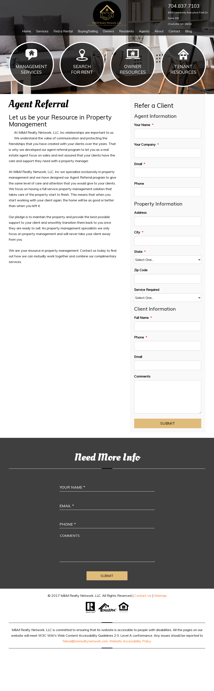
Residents (126, 31)
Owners (108, 31)
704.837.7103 (184, 6)
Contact (174, 31)
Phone (139, 183)
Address (140, 212)
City (137, 232)
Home (26, 31)
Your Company (145, 144)
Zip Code (141, 270)
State (138, 251)
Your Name (142, 125)
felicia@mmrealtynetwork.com (85, 641)
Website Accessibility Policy (130, 641)
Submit (167, 423)
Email (138, 164)
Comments (142, 376)
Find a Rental (63, 31)
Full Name (141, 317)
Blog (188, 31)
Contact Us (143, 595)
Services (42, 31)
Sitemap (160, 595)
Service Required (146, 289)
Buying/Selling (88, 31)
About (159, 31)
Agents (144, 31)
